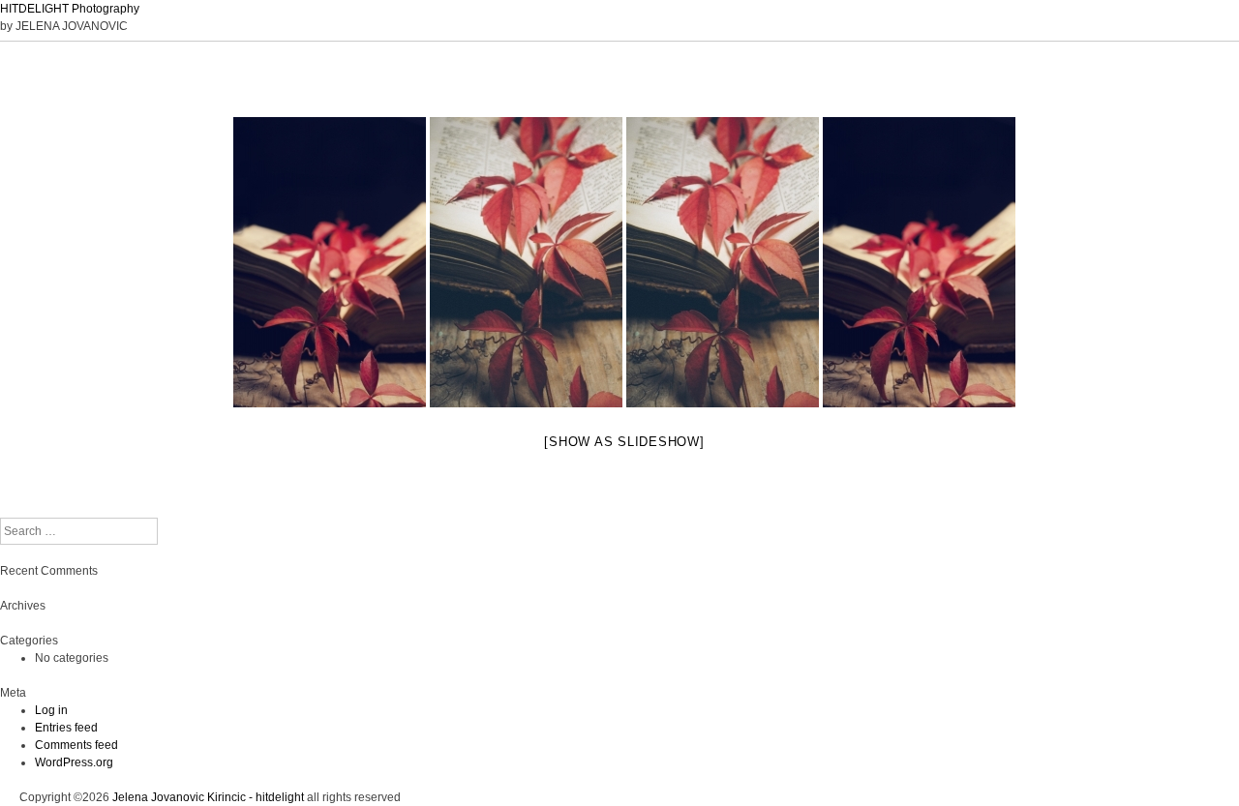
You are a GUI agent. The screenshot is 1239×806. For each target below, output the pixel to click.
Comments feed (76, 745)
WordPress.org (74, 762)
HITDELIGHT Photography (69, 8)
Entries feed (66, 727)
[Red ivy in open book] (526, 262)
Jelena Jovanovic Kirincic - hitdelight (208, 797)
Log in (51, 710)
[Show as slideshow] (624, 441)
